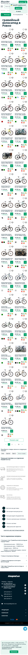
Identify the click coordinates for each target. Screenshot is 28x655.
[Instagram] (25, 591)
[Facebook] (25, 585)
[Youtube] (25, 588)
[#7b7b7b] (18, 363)
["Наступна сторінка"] (22, 444)
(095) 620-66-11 (8, 594)
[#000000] (18, 146)
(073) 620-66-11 (8, 591)
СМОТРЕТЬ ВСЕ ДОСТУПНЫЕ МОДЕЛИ (14, 530)
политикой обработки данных (11, 647)
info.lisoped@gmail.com (10, 603)
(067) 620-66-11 (8, 598)
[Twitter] (25, 593)
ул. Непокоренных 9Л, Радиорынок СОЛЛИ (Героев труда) (10, 587)
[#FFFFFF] (18, 97)
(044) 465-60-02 (8, 596)
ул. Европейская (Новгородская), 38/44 (9, 584)
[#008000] (4, 49)
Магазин (3, 10)
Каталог (21, 2)
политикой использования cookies (10, 646)
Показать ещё (14, 440)
